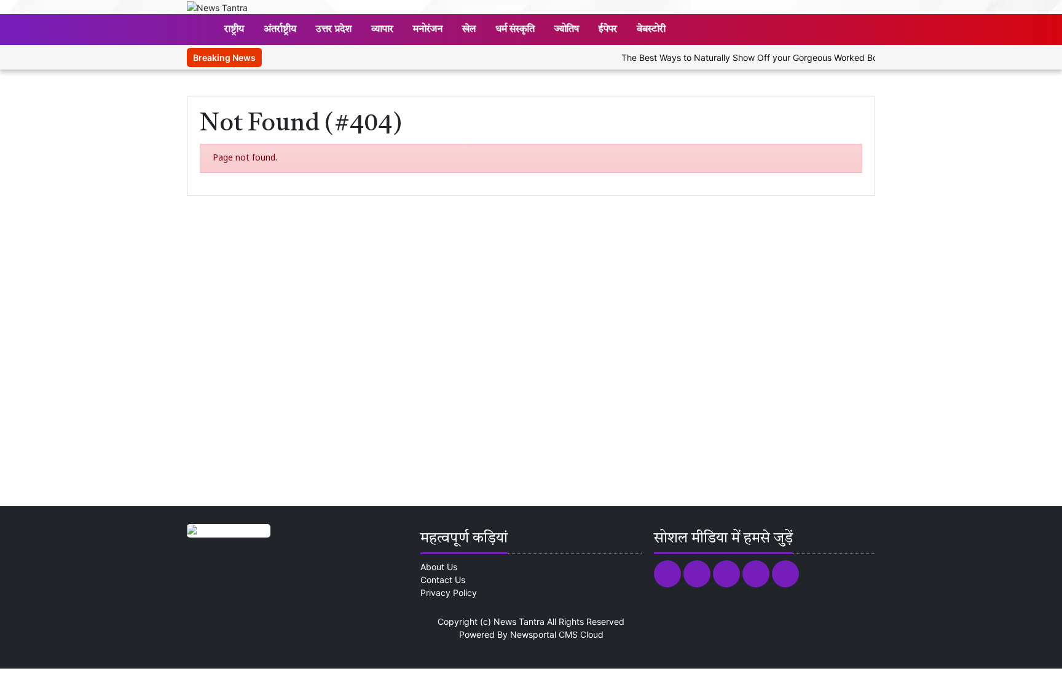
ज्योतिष (566, 29)
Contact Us (442, 579)
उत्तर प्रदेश (334, 29)
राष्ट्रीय (234, 29)
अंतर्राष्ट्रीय (280, 29)
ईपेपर (608, 29)
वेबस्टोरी (651, 29)
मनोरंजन (427, 29)
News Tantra (519, 621)
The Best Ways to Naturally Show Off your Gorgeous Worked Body (745, 57)
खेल (469, 29)
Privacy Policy (448, 592)
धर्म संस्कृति (515, 29)
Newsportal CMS (544, 634)
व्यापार (382, 29)
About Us (438, 567)
